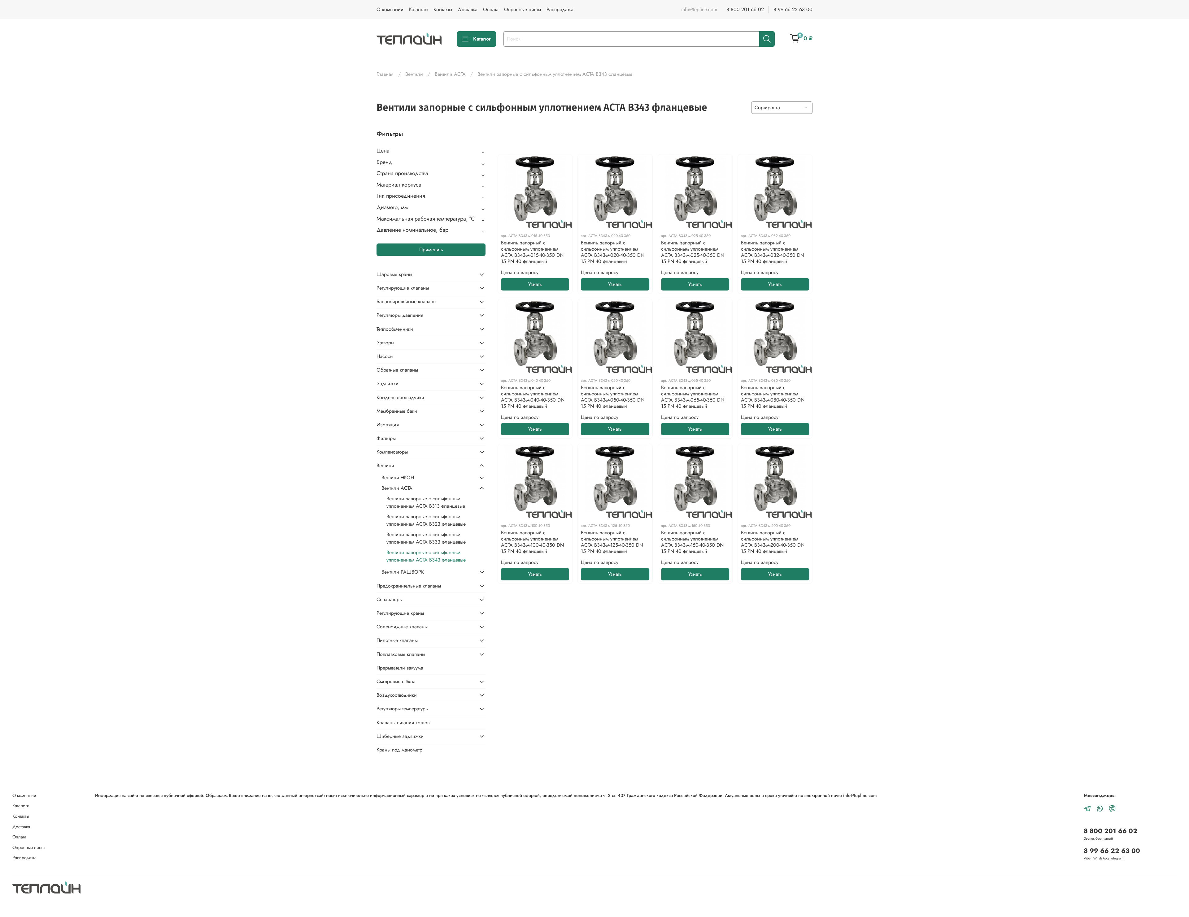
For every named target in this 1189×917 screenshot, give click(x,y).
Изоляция (388, 424)
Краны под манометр (399, 749)
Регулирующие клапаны (403, 287)
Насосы (385, 356)
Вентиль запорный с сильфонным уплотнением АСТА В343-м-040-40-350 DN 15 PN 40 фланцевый (532, 397)
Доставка (467, 9)
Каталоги (418, 9)
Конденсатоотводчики (400, 397)
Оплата (491, 9)
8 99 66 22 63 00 (792, 9)
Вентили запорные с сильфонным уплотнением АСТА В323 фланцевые (426, 520)
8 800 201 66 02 (745, 9)
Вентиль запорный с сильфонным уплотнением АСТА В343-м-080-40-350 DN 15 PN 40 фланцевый (772, 397)
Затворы (385, 342)
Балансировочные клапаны (406, 301)
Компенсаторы (392, 451)
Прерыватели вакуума (400, 667)
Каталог (482, 38)
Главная (385, 74)
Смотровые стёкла (396, 681)
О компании (390, 9)
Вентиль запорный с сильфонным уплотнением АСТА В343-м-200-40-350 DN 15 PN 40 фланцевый (772, 542)
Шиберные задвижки (400, 736)
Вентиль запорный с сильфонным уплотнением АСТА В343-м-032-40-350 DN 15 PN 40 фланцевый (772, 252)
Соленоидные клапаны (402, 626)
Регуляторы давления (400, 315)
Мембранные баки (397, 411)
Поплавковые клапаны (401, 654)
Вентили (414, 74)
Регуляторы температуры (403, 708)
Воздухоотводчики (397, 695)
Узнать (535, 284)
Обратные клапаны (397, 369)
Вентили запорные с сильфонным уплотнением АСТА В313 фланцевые (425, 502)
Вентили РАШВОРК (402, 571)
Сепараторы (390, 599)
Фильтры (386, 438)
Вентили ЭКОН (397, 477)
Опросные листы (522, 9)
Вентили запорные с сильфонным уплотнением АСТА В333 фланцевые (426, 538)
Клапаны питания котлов (403, 722)
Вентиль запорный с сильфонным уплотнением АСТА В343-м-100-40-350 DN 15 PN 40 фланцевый (532, 542)
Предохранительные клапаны (409, 585)
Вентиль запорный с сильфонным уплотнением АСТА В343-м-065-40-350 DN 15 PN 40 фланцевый (692, 397)
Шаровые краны (394, 274)
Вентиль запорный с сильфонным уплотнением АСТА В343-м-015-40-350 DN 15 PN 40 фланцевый (532, 252)
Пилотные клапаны (397, 640)
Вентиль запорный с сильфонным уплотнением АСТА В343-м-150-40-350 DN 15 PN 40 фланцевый (692, 542)
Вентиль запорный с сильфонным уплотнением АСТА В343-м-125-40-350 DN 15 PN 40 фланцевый (612, 542)
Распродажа (560, 9)
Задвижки (388, 383)
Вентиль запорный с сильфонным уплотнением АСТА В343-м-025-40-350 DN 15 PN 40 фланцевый (692, 252)
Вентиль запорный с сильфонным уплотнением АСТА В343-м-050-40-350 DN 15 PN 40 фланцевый (612, 397)
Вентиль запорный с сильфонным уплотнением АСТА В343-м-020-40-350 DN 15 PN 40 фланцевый (612, 252)
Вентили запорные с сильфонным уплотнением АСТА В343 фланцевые (426, 556)
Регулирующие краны (400, 613)
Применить (431, 249)
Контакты (442, 9)
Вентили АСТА (450, 74)
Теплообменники (395, 329)
